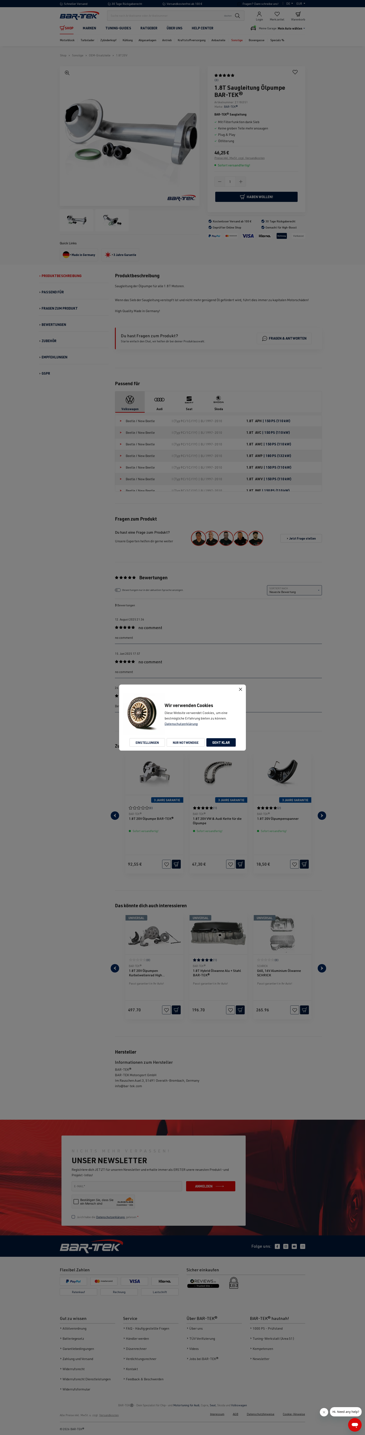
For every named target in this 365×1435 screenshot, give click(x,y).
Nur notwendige (186, 742)
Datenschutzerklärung (181, 723)
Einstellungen (147, 742)
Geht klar (221, 742)
